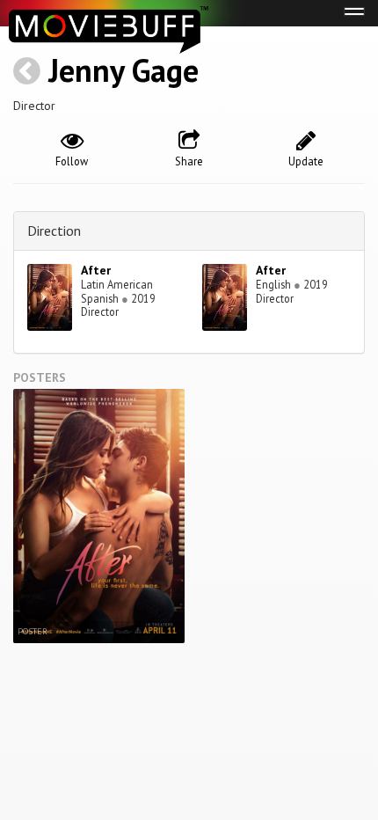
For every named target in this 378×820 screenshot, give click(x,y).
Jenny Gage (123, 70)
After (96, 270)
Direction (54, 230)
